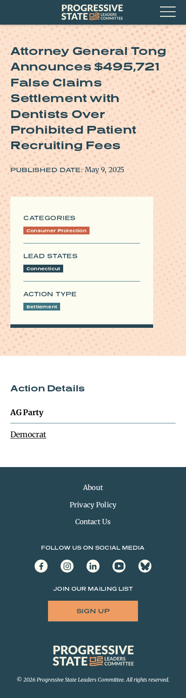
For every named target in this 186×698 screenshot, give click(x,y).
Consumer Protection (56, 230)
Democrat (28, 434)
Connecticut (43, 268)
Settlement (41, 306)
